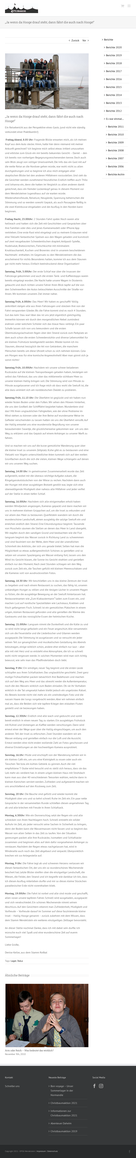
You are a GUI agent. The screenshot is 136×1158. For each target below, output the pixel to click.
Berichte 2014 (114, 95)
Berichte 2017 (114, 71)
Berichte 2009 (116, 142)
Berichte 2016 (114, 79)
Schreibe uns (12, 1086)
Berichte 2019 (114, 55)
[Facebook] (94, 1086)
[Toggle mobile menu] (129, 6)
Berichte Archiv (116, 174)
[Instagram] (101, 1086)
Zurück (75, 40)
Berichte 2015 (114, 87)
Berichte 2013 (114, 103)
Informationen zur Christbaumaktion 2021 (64, 1113)
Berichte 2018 (114, 63)
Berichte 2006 (116, 166)
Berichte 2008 (116, 150)
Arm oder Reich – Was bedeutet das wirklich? (29, 1050)
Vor (84, 40)
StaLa (20, 960)
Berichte (108, 39)
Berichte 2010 (116, 134)
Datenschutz (52, 1151)
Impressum (41, 1151)
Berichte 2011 (116, 126)
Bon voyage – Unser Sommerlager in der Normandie (62, 1090)
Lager (13, 960)
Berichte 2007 (116, 158)
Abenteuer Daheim (61, 1123)
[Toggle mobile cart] (122, 6)
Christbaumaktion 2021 (64, 1103)
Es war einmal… (115, 118)
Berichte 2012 (114, 110)
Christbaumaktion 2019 (64, 1131)
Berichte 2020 (114, 47)
